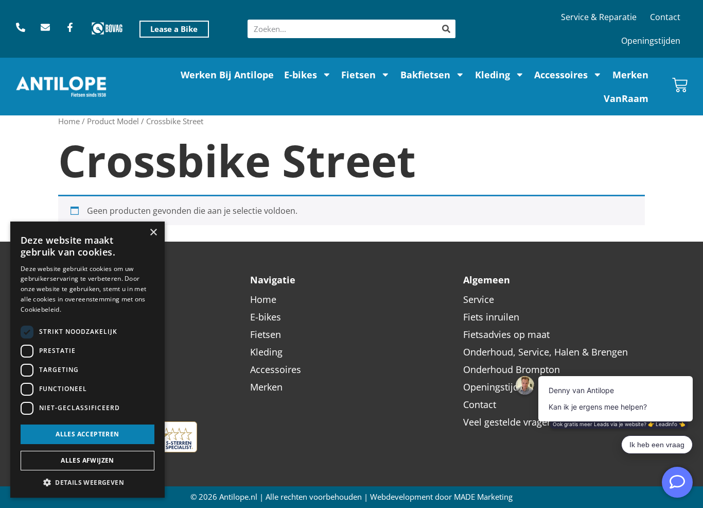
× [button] (153, 232)
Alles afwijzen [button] (87, 460)
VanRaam (626, 98)
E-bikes (300, 75)
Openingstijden (650, 40)
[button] (87, 482)
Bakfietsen (425, 75)
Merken (630, 75)
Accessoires (561, 75)
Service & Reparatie (599, 17)
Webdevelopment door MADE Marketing (441, 497)
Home (69, 121)
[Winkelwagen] (680, 85)
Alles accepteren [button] (87, 434)
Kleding (492, 75)
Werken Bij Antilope (227, 75)
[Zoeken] (446, 29)
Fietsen (358, 75)
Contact (665, 17)
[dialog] (87, 360)
